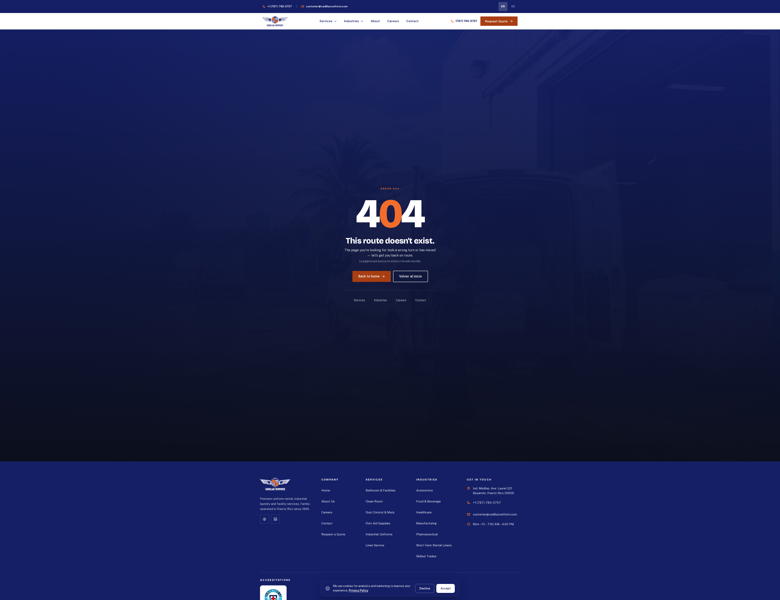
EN (503, 6)
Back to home (369, 276)
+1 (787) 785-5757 (279, 6)
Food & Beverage (428, 501)
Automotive (424, 490)
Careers (393, 21)
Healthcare (424, 512)
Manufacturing (426, 523)
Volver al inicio (410, 276)
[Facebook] (264, 519)
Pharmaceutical (427, 534)
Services (326, 21)
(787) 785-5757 (466, 21)
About (375, 21)
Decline (424, 588)
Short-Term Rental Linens (434, 545)
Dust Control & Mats (380, 512)
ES (513, 6)
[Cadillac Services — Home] (275, 484)
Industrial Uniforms (379, 534)
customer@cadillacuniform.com (327, 6)
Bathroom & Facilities (380, 490)
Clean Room (374, 501)
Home (325, 490)
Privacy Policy (358, 590)
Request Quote (496, 21)
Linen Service (375, 545)
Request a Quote (333, 534)
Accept (446, 588)
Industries (351, 21)
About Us (328, 501)
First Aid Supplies (378, 523)
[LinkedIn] (275, 519)
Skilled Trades (426, 556)
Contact (412, 21)
